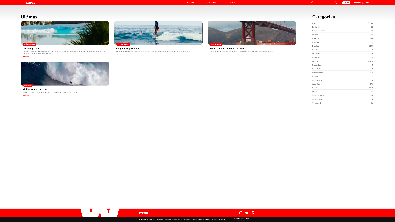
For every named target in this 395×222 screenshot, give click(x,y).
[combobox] (324, 2)
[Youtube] (247, 213)
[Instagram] (241, 213)
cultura (232, 3)
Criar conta (357, 3)
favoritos (190, 3)
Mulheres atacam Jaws (35, 89)
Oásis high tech (31, 48)
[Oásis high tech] (65, 40)
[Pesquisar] (334, 3)
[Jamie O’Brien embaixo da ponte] (252, 40)
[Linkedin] (253, 213)
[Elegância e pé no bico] (158, 40)
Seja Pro (346, 2)
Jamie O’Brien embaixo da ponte (227, 48)
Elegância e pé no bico (128, 48)
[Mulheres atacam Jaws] (65, 80)
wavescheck (212, 3)
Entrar (366, 3)
